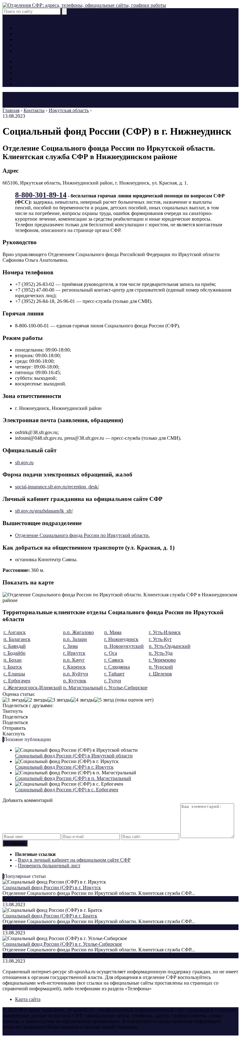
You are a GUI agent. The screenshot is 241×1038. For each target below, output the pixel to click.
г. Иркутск (74, 653)
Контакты (25, 28)
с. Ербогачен (16, 680)
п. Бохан (12, 660)
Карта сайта (27, 999)
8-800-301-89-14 (41, 195)
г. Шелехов (160, 673)
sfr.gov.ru (24, 462)
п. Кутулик (74, 680)
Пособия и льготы (34, 45)
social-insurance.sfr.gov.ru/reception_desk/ (57, 486)
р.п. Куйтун (75, 673)
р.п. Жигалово (78, 632)
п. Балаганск (16, 639)
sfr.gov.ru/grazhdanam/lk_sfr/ (44, 511)
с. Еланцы (14, 673)
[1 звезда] (13, 700)
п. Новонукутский (124, 646)
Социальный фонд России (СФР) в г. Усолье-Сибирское (62, 944)
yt (4, 17)
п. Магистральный (83, 687)
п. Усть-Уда (161, 653)
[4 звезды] (82, 700)
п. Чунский (161, 667)
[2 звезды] (36, 700)
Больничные (28, 39)
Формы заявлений (34, 50)
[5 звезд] (104, 700)
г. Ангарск (14, 632)
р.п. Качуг (74, 660)
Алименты (26, 33)
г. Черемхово (162, 660)
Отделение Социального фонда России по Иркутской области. (82, 535)
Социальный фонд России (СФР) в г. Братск (50, 915)
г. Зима (70, 646)
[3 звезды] (59, 700)
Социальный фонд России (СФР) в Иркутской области (74, 755)
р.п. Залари (75, 639)
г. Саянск (114, 660)
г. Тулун (112, 680)
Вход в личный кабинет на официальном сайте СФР (74, 860)
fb (8, 17)
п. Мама (112, 632)
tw (12, 17)
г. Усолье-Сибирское (125, 687)
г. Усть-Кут (160, 639)
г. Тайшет (114, 673)
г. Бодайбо (14, 653)
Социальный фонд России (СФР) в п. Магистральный (73, 778)
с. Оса (110, 653)
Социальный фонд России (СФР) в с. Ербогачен (66, 789)
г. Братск (12, 667)
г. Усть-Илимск (165, 632)
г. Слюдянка (117, 667)
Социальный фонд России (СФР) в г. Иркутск (64, 767)
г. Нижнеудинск (121, 639)
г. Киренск (74, 667)
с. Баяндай (14, 646)
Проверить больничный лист (49, 865)
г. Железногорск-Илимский (32, 687)
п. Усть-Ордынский (169, 646)
